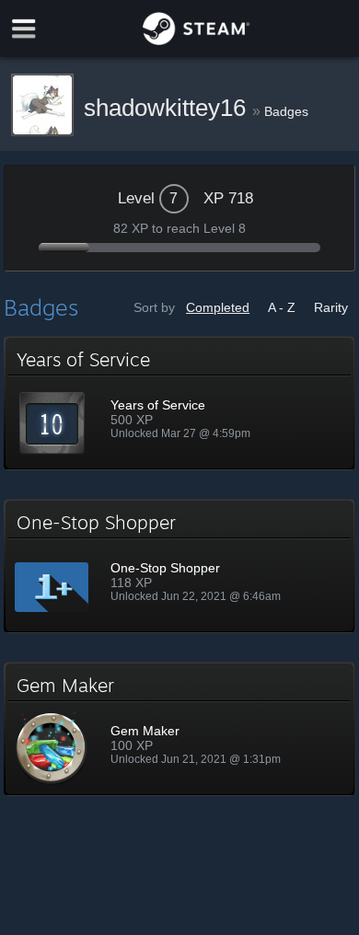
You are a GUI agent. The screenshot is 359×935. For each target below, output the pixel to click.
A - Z (281, 307)
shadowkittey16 (168, 107)
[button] (179, 403)
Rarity (331, 307)
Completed (217, 307)
